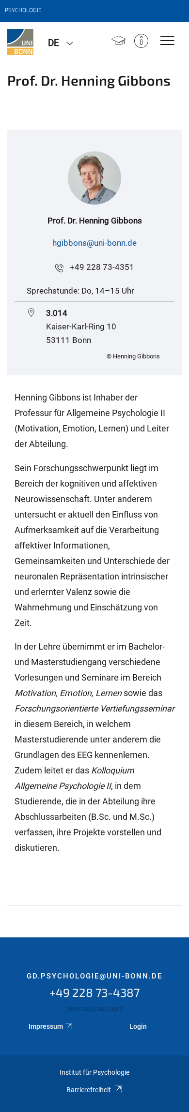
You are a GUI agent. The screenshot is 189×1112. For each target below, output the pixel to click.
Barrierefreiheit (88, 1090)
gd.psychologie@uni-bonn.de (94, 976)
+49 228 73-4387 (94, 992)
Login (138, 1026)
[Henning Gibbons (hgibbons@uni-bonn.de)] (94, 256)
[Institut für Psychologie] (20, 42)
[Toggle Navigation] (167, 41)
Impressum (46, 1026)
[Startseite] (118, 41)
